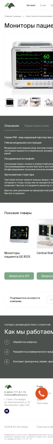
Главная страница (12, 16)
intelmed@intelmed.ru (15, 395)
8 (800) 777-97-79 (15, 392)
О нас (43, 5)
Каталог (31, 5)
